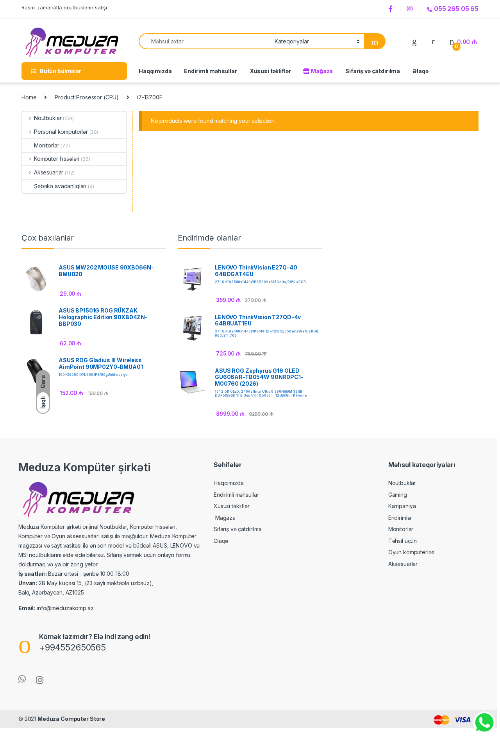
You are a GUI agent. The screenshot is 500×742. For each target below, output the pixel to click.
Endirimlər (400, 517)
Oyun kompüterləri (411, 552)
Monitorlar (46, 145)
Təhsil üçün (402, 540)
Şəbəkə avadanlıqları (60, 186)
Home (28, 97)
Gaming (397, 494)
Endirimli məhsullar (210, 71)
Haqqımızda (155, 71)
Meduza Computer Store (71, 718)
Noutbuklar (47, 118)
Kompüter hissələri (56, 158)
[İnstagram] (411, 9)
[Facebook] (392, 9)
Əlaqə (420, 71)
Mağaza (321, 71)
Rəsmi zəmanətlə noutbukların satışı (64, 7)
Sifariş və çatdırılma (372, 71)
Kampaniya (402, 506)
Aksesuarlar (48, 172)
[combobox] (204, 41)
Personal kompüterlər (61, 131)
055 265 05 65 (456, 9)
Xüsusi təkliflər (270, 71)
